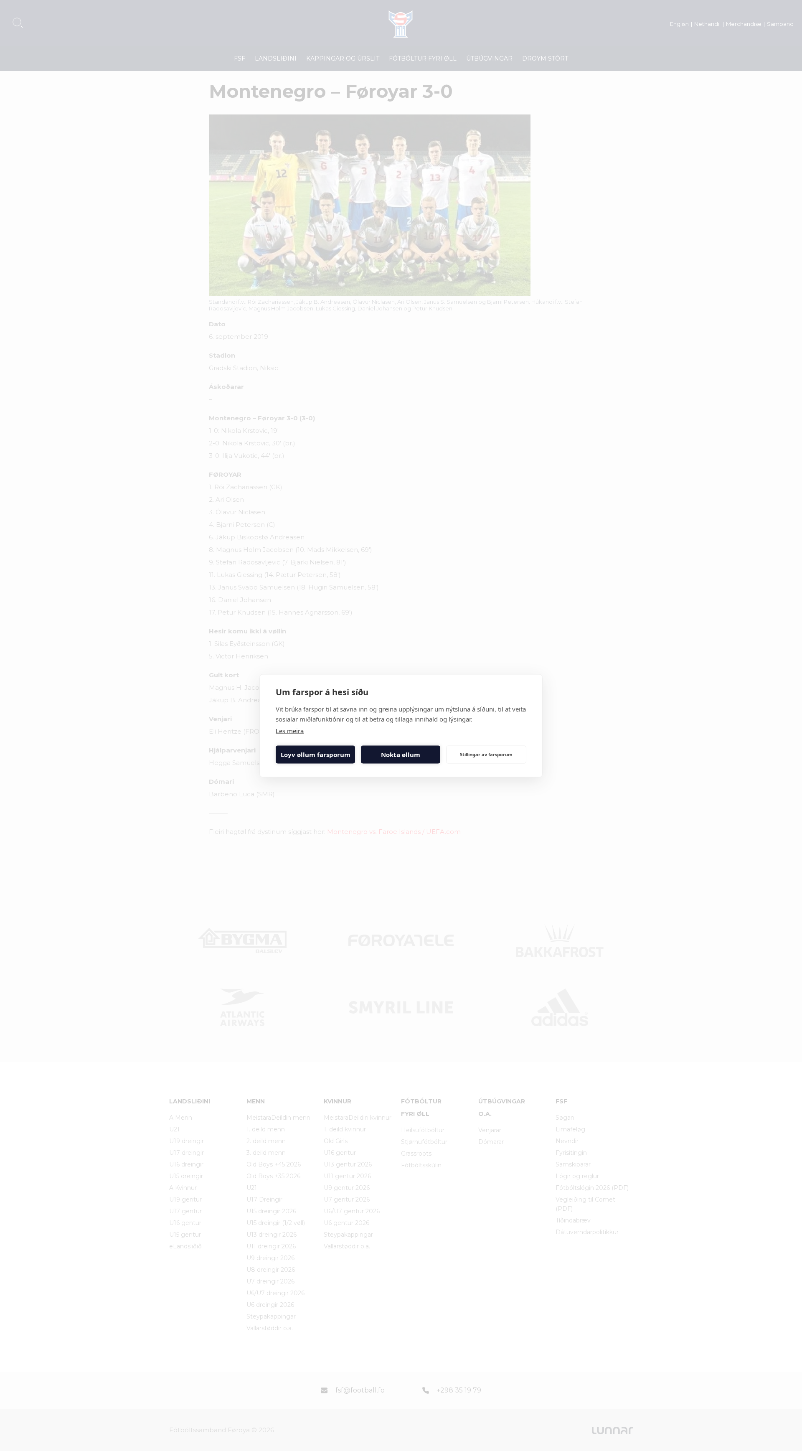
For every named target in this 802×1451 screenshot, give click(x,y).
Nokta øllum (400, 754)
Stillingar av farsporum (486, 754)
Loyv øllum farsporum (315, 754)
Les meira (290, 730)
